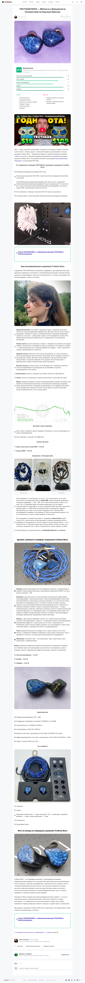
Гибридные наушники (48, 946)
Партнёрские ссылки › (23, 18)
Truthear (16, 156)
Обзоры (38, 2)
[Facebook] (77, 980)
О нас (24, 980)
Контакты (41, 980)
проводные (56, 156)
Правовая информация (51, 980)
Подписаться (65, 954)
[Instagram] (74, 980)
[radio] (16, 964)
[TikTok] (72, 980)
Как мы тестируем (32, 980)
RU (77, 2)
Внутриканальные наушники (33, 946)
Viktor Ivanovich (22, 16)
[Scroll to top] (82, 975)
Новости (44, 2)
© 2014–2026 (9, 980)
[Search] (73, 2)
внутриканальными (61, 158)
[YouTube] (66, 980)
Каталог (57, 2)
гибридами (17, 161)
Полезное (50, 2)
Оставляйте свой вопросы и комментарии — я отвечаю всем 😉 (37, 932)
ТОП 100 (25, 2)
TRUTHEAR (20, 946)
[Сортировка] (20, 963)
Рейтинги (31, 2)
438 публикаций (34, 939)
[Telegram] (69, 980)
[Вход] (81, 2)
